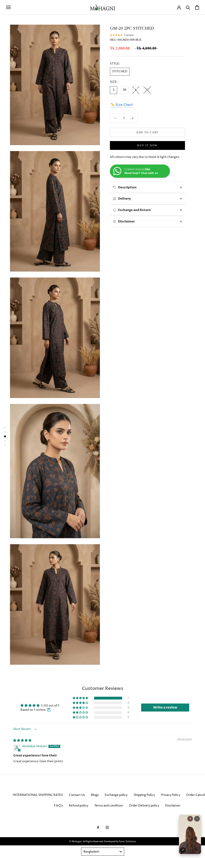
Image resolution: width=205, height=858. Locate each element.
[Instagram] (107, 827)
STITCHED (119, 71)
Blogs (95, 795)
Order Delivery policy (144, 805)
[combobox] (102, 852)
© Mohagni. (76, 841)
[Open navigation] (8, 7)
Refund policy (78, 805)
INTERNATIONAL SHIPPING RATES (38, 795)
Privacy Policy (170, 795)
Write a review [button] (165, 707)
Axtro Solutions (127, 841)
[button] (81, 698)
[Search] (188, 7)
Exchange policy (116, 795)
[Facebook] (97, 827)
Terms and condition (108, 805)
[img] (22, 740)
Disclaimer (172, 805)
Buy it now (147, 145)
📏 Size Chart (122, 105)
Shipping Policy (144, 795)
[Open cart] (197, 7)
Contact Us (77, 795)
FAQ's (58, 805)
